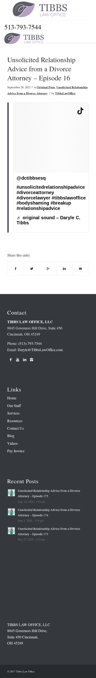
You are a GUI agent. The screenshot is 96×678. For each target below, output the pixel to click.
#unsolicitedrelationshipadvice (51, 187)
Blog (10, 435)
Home (11, 397)
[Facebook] (10, 359)
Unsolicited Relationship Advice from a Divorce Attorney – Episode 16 (41, 68)
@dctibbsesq (31, 178)
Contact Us (15, 428)
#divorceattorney (35, 192)
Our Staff (14, 405)
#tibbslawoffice (69, 197)
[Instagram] (31, 359)
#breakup (61, 202)
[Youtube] (17, 359)
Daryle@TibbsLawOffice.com (40, 349)
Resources (14, 420)
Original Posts (46, 87)
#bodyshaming (33, 202)
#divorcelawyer (33, 197)
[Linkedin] (24, 359)
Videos (12, 443)
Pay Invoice (15, 450)
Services (13, 413)
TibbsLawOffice (65, 93)
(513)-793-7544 (30, 343)
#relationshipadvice (38, 208)
